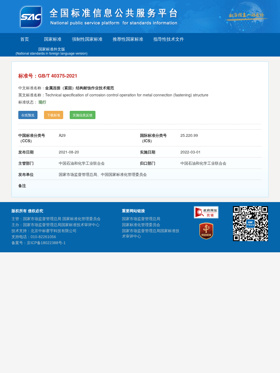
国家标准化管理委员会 (141, 225)
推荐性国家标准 (128, 39)
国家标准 (53, 39)
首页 (24, 39)
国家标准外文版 (52, 50)
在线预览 (27, 115)
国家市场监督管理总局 (141, 219)
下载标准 (53, 115)
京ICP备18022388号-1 (46, 243)
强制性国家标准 (87, 39)
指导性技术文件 (168, 39)
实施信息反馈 (82, 115)
